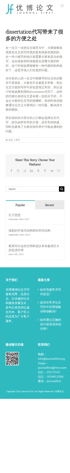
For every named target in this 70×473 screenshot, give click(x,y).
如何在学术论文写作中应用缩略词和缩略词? (50, 306)
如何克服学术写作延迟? (50, 292)
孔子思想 (15, 215)
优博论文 (59, 391)
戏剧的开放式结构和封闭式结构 (29, 230)
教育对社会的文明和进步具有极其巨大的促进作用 (34, 248)
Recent (49, 205)
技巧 (17, 139)
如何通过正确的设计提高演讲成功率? (50, 324)
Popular (20, 205)
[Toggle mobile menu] (62, 6)
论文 (11, 139)
